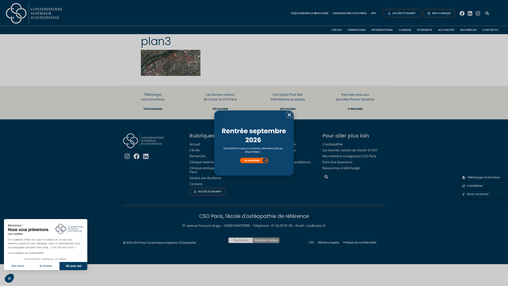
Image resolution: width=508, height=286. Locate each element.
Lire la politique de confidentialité (25, 253)
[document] (254, 143)
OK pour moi (73, 266)
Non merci (18, 266)
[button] (9, 278)
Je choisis (45, 266)
